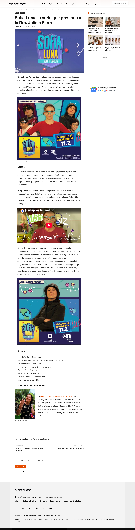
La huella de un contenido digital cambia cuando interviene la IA (112, 48)
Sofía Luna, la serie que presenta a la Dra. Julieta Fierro (48, 20)
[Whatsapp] (37, 508)
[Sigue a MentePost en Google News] (50, 508)
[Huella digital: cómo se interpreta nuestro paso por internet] (112, 22)
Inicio (16, 10)
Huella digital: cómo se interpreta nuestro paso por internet (111, 30)
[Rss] (43, 508)
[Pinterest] (30, 508)
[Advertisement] (104, 70)
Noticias (21, 10)
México (28, 10)
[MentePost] (17, 3)
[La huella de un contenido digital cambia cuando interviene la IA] (112, 40)
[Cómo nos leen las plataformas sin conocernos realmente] (95, 22)
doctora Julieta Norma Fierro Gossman (56, 396)
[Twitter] (16, 508)
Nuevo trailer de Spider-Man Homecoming (70, 448)
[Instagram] (23, 508)
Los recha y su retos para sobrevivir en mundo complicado (30, 449)
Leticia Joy (18, 26)
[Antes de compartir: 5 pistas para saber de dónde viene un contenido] (95, 40)
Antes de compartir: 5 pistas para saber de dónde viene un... (94, 48)
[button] (96, 4)
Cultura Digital (92, 26)
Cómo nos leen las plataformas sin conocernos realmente (94, 30)
